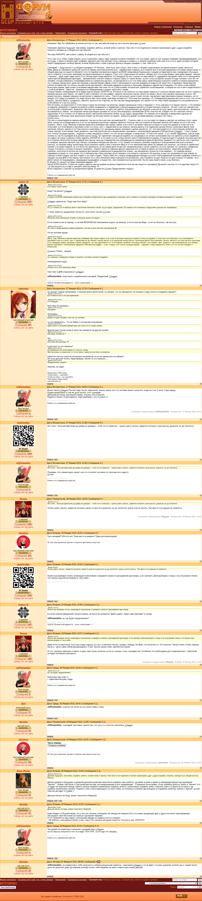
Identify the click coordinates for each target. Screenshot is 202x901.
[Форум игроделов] (16, 23)
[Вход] (31, 23)
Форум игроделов (8, 33)
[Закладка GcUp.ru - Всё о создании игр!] (37, 23)
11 (98, 633)
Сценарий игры (96, 33)
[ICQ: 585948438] (60, 801)
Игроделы (178, 27)
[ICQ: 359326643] (56, 178)
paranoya (23, 533)
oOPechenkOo (23, 40)
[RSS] (42, 23)
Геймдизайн (60, 33)
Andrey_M (23, 182)
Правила (189, 27)
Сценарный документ (77, 33)
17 (99, 804)
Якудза (23, 499)
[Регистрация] (24, 23)
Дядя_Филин (23, 771)
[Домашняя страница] (56, 460)
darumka (23, 722)
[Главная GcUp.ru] (7, 23)
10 (98, 605)
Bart (23, 704)
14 (104, 722)
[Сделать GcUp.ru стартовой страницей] (34, 23)
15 (104, 739)
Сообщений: (23, 67)
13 (96, 704)
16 (99, 771)
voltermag (23, 288)
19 (99, 862)
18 (98, 826)
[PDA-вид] (39, 23)
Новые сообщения (163, 27)
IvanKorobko (23, 423)
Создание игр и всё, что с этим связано (35, 33)
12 (96, 668)
